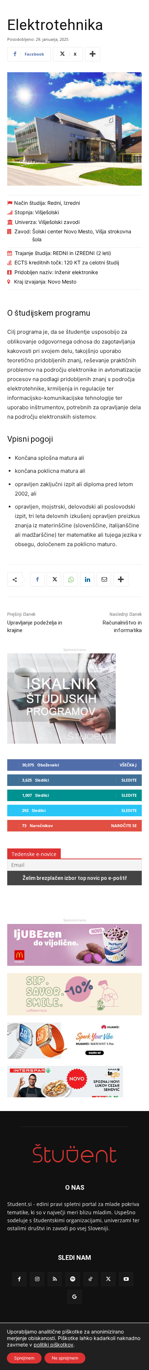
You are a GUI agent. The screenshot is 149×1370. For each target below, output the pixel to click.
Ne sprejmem (65, 1358)
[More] (92, 54)
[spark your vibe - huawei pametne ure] (65, 1062)
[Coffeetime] (74, 1018)
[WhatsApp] (70, 579)
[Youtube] (126, 1279)
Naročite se (124, 825)
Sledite (129, 780)
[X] (54, 579)
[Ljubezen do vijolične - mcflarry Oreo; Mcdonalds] (74, 969)
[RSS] (55, 1279)
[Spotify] (72, 1279)
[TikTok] (91, 1279)
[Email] (104, 579)
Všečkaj (128, 765)
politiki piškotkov (53, 1344)
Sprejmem (24, 1358)
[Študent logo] (74, 1153)
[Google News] (74, 1297)
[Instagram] (37, 1279)
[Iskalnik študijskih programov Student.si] (61, 741)
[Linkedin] (87, 579)
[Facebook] (37, 579)
